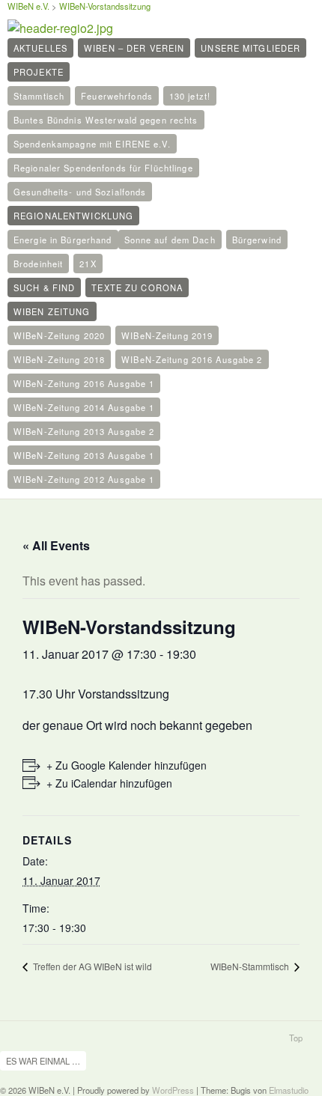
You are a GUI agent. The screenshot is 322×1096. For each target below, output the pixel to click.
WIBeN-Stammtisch (250, 966)
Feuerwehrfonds (117, 96)
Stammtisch (38, 96)
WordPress (173, 1090)
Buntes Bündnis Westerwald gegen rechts (105, 120)
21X (87, 264)
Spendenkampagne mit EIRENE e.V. (92, 144)
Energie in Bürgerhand (62, 240)
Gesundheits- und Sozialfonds (79, 192)
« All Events (56, 545)
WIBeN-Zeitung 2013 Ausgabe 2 (83, 431)
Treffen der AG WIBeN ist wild (91, 966)
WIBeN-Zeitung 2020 (59, 335)
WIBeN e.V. (28, 6)
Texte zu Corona (137, 287)
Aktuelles (40, 48)
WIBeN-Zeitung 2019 (167, 335)
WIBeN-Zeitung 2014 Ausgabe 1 (83, 407)
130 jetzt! (189, 96)
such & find (44, 287)
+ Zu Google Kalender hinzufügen (126, 765)
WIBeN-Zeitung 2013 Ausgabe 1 (83, 455)
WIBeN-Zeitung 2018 (59, 359)
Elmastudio (289, 1090)
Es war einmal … (43, 1061)
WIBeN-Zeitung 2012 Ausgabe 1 (83, 479)
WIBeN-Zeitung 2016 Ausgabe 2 (191, 359)
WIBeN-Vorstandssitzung (105, 6)
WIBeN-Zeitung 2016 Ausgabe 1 (83, 383)
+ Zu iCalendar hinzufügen (109, 783)
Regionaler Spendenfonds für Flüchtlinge (103, 168)
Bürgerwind (257, 240)
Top (296, 1038)
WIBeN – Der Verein (134, 48)
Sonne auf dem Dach (170, 240)
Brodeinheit (38, 264)
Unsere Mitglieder (250, 48)
